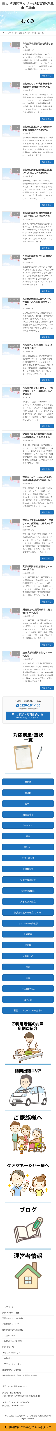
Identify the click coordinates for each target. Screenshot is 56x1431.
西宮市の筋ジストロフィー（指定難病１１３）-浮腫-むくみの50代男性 (38, 391)
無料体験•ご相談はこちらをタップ (29, 1427)
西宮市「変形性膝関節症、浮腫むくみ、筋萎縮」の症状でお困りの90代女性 (38, 523)
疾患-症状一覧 (8, 1347)
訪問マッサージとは (10, 1313)
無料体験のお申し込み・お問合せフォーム (20, 1375)
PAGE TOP (51, 1384)
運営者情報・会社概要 (11, 1370)
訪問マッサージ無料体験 (12, 1318)
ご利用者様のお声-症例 (12, 1341)
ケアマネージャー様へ (11, 1364)
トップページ (8, 1307)
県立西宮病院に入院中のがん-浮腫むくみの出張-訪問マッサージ (37, 302)
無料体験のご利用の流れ (12, 1330)
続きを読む (46, 75)
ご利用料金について (10, 1324)
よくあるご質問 (8, 1335)
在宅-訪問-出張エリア (11, 1353)
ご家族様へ (7, 1358)
